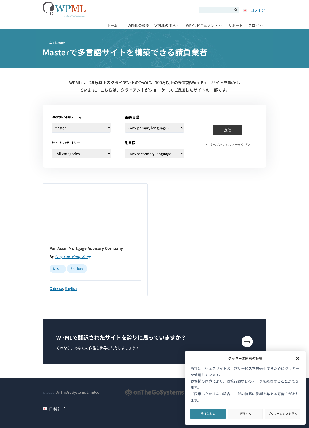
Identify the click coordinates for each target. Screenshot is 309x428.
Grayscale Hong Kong (73, 256)
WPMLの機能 (138, 25)
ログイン (257, 10)
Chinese (56, 288)
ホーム (112, 25)
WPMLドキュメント (202, 25)
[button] (297, 358)
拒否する (245, 413)
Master (57, 268)
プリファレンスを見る (282, 413)
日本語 (54, 408)
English (71, 288)
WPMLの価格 (165, 25)
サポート (235, 25)
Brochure (77, 268)
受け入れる (208, 413)
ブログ (253, 25)
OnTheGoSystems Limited (77, 392)
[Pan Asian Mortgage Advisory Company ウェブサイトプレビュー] (95, 212)
